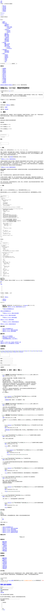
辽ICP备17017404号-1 (28, 580)
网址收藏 (4, 8)
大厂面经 (4, 80)
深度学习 (4, 73)
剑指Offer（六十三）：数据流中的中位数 (10, 532)
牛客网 (6, 107)
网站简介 (6, 54)
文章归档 (4, 7)
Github (6, 59)
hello (6, 491)
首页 (1, 84)
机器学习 (4, 69)
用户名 (1, 587)
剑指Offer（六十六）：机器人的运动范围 (8, 315)
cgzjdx (9, 454)
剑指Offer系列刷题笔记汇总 (5, 311)
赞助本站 (4, 9)
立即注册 (2, 592)
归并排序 (11, 156)
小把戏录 (4, 81)
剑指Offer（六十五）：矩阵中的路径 (7, 319)
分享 (1, 284)
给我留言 (4, 11)
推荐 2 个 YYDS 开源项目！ (8, 336)
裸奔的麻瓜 (8, 429)
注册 (1, 1)
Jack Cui (1, 14)
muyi (6, 472)
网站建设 (4, 72)
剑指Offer (8, 32)
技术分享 (4, 84)
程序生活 (4, 82)
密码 (1, 588)
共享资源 (6, 109)
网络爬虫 (4, 71)
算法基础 (8, 30)
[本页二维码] (4, 609)
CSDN (6, 60)
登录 (1, 2)
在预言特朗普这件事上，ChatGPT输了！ (10, 338)
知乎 (5, 61)
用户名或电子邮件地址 (4, 598)
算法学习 (7, 84)
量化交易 (6, 33)
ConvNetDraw (9, 48)
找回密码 (8, 584)
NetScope (8, 47)
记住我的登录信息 (5, 589)
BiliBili (6, 58)
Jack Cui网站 (11, 580)
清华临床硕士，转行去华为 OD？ (9, 337)
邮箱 (1, 360)
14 (9, 90)
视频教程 (4, 68)
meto (6, 507)
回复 (5, 397)
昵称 (1, 358)
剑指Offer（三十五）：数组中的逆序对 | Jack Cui (17, 306)
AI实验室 (8, 28)
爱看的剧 (7, 399)
